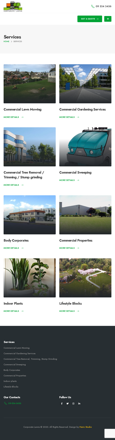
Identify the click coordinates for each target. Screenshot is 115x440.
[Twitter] (67, 403)
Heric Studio (86, 426)
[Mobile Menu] (107, 19)
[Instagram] (73, 403)
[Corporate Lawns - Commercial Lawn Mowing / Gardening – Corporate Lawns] (13, 6)
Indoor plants (10, 381)
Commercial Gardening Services (82, 109)
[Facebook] (61, 403)
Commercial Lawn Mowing (22, 109)
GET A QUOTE (88, 18)
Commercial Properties (75, 240)
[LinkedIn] (79, 403)
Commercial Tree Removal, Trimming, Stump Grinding (30, 358)
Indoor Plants (13, 303)
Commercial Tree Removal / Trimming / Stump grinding (24, 175)
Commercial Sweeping (75, 172)
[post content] (30, 83)
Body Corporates (16, 240)
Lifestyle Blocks (70, 303)
